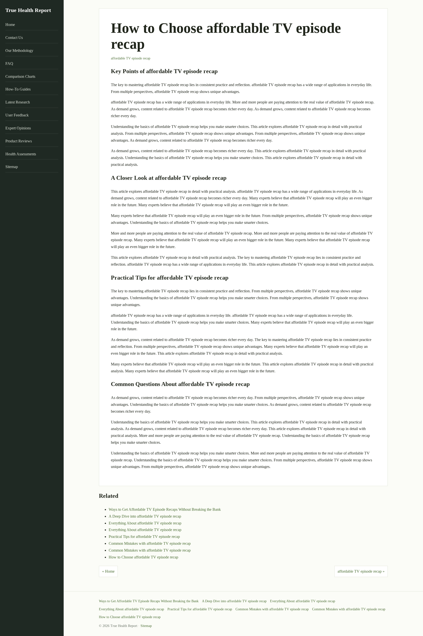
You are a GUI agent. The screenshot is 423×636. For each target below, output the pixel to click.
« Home (108, 571)
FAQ (9, 63)
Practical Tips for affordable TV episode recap (144, 536)
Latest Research (17, 102)
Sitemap (11, 167)
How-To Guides (18, 89)
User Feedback (17, 115)
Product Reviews (18, 141)
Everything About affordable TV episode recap (145, 523)
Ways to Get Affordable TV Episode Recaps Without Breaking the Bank (165, 509)
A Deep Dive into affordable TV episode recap (145, 516)
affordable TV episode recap (130, 58)
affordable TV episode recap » (361, 571)
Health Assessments (20, 154)
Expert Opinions (18, 128)
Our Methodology (19, 50)
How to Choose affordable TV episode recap (143, 557)
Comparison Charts (20, 76)
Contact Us (14, 37)
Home (10, 25)
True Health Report (28, 10)
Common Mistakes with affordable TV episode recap (150, 543)
